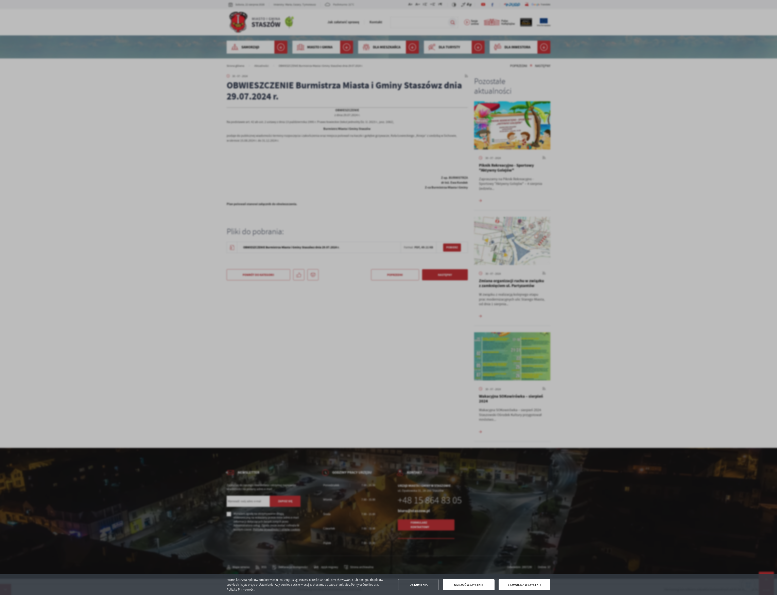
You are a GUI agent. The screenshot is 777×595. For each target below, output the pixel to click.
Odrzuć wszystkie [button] (468, 585)
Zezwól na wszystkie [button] (524, 585)
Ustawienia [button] (419, 585)
